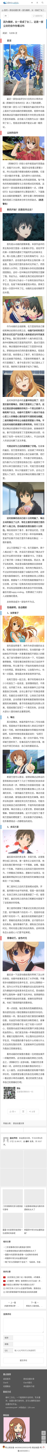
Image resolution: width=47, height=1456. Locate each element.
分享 (33, 1112)
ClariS (5, 1383)
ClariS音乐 (27, 1383)
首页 (6, 10)
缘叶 (27, 1141)
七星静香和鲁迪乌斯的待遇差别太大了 (20, 1251)
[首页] (44, 1433)
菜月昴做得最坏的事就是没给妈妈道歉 (21, 1292)
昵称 (6, 1338)
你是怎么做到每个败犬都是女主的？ (20, 1285)
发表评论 (39, 16)
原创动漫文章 (15, 10)
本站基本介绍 (28, 1386)
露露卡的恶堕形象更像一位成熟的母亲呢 (21, 1255)
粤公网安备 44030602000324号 (18, 1447)
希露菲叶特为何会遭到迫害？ (17, 1258)
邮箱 (6, 1344)
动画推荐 (12, 1130)
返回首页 (6, 1379)
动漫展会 (6, 1386)
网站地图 (35, 1447)
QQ (6, 1350)
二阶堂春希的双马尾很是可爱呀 (18, 1247)
